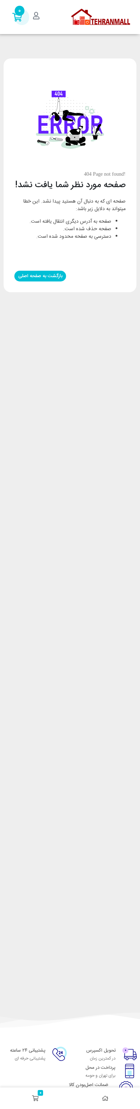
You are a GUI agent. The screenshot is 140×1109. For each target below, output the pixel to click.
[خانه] (105, 1098)
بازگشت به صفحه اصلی (40, 276)
